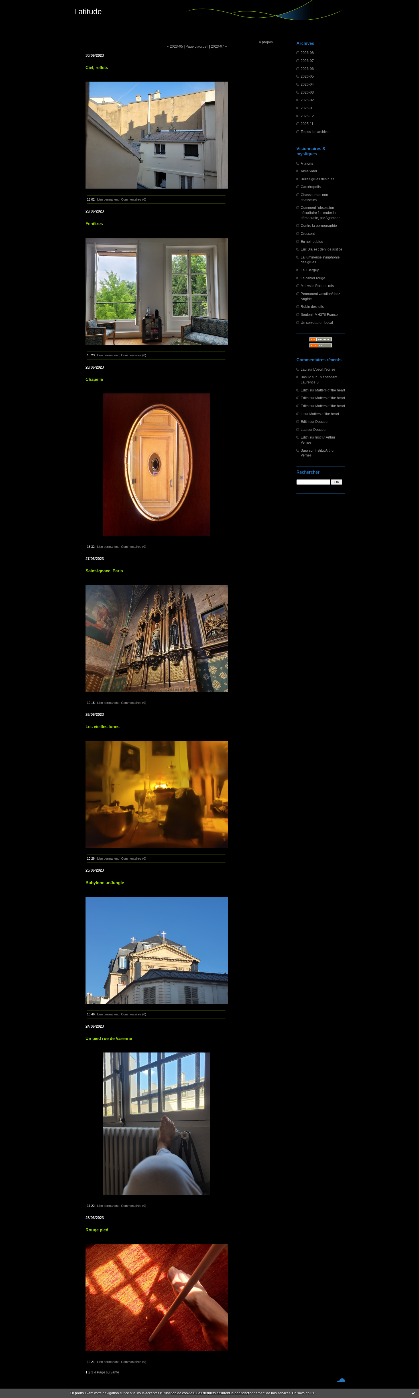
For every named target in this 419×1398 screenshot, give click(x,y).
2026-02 (307, 100)
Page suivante (108, 1372)
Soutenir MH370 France (319, 314)
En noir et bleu (312, 241)
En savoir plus (303, 1393)
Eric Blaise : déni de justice (321, 249)
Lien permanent (108, 199)
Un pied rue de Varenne (109, 1038)
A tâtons (307, 163)
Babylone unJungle (105, 882)
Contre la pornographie (319, 225)
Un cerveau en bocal (317, 322)
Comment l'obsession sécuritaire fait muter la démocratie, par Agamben (321, 212)
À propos (266, 42)
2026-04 (307, 84)
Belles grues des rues (317, 179)
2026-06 (307, 68)
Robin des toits (312, 306)
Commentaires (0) (133, 199)
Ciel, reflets (97, 67)
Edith (305, 390)
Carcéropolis (311, 187)
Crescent (308, 233)
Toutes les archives (315, 132)
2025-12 (307, 116)
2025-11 (307, 124)
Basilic (306, 377)
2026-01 (307, 108)
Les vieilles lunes (102, 726)
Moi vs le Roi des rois (317, 286)
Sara (304, 450)
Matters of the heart (330, 390)
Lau (304, 369)
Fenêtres (94, 223)
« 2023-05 (175, 46)
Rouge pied (97, 1229)
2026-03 (307, 92)
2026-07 (307, 60)
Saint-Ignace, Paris (104, 570)
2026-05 (307, 76)
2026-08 (307, 52)
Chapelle (94, 379)
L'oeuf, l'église (324, 369)
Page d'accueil (197, 46)
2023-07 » (219, 46)
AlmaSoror (309, 171)
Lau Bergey (310, 270)
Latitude (88, 11)
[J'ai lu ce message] (413, 1393)
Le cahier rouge (313, 278)
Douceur (322, 421)
